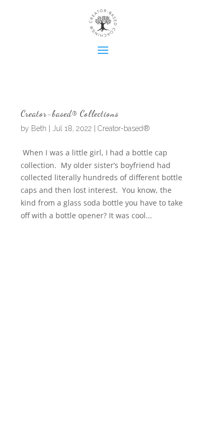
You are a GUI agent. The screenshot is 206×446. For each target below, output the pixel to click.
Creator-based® (124, 128)
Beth (38, 128)
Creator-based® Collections (70, 113)
